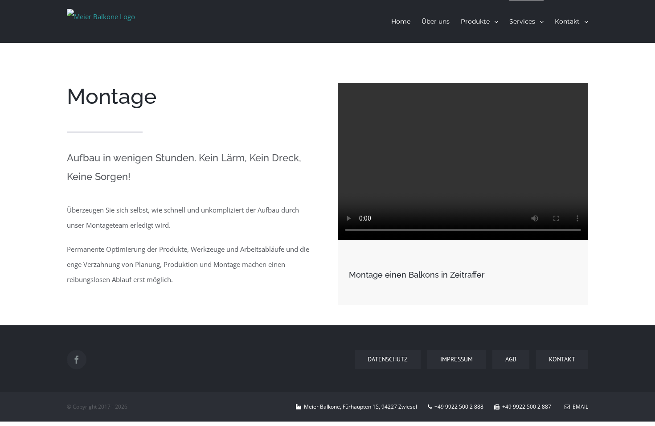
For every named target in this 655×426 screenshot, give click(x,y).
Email (579, 406)
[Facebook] (76, 359)
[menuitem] (406, 21)
